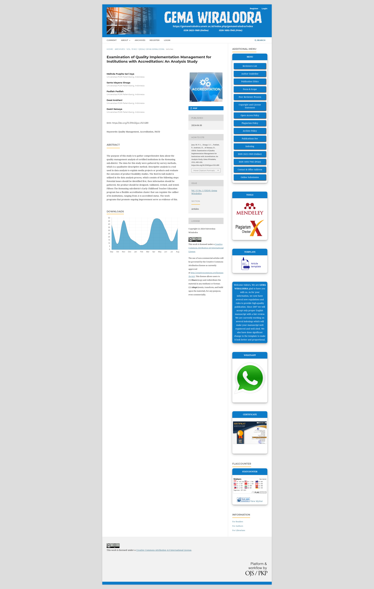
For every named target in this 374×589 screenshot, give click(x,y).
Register (155, 40)
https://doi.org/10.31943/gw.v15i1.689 (130, 123)
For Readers (237, 521)
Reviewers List (250, 66)
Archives (140, 40)
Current (112, 40)
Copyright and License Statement (250, 106)
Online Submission (250, 177)
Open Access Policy (250, 115)
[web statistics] (243, 501)
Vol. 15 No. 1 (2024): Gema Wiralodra (145, 49)
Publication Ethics (250, 81)
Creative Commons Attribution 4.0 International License (206, 248)
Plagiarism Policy (250, 123)
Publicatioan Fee (250, 138)
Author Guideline (249, 73)
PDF (194, 108)
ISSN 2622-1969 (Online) (250, 154)
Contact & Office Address (250, 169)
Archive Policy (250, 130)
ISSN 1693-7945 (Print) (250, 161)
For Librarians (238, 530)
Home (110, 49)
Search (260, 40)
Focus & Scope (250, 89)
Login (167, 40)
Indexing (249, 146)
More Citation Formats (204, 170)
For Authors (237, 526)
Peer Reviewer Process (250, 97)
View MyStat (256, 501)
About (125, 40)
